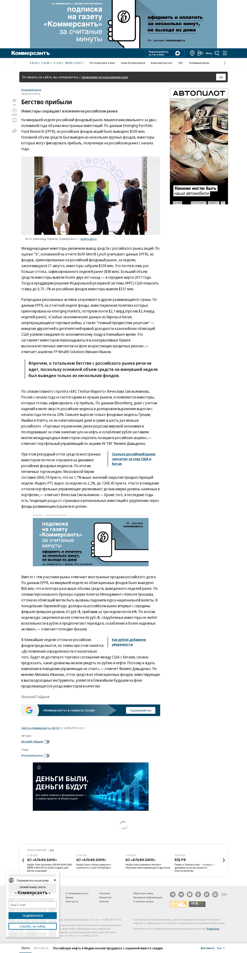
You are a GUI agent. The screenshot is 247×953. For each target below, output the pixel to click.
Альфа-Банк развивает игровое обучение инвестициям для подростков (147, 866)
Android (104, 901)
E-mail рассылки (143, 901)
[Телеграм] (173, 894)
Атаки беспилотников (133, 63)
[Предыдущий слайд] (23, 860)
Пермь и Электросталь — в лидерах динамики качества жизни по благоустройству (195, 867)
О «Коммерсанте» (77, 893)
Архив (69, 897)
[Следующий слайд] (224, 860)
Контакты (72, 901)
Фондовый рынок (31, 89)
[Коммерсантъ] (31, 53)
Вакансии (105, 897)
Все (52, 849)
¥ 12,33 (57, 63)
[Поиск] (217, 53)
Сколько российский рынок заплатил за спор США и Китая (134, 459)
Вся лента (207, 948)
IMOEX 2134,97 (73, 63)
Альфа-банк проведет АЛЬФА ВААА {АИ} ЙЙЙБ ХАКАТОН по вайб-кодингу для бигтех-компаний (49, 867)
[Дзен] (190, 894)
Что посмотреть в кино (102, 63)
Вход (209, 53)
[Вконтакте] (181, 894)
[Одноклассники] (198, 894)
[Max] (215, 894)
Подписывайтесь (140, 710)
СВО (180, 63)
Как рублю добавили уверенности (129, 642)
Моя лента (41, 948)
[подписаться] (48, 741)
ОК (221, 77)
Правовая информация (147, 897)
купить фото (88, 239)
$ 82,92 (34, 63)
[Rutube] (207, 894)
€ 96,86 (46, 63)
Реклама (104, 893)
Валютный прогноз (161, 63)
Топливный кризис (199, 63)
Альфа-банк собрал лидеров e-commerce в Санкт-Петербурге (94, 866)
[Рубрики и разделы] (225, 53)
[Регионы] (192, 53)
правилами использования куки (105, 77)
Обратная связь (143, 893)
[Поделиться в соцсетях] (14, 130)
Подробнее (212, 928)
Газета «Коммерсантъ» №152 (40, 728)
